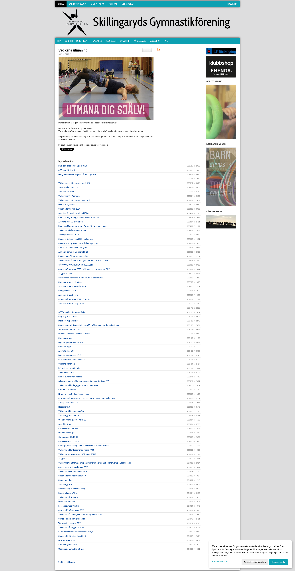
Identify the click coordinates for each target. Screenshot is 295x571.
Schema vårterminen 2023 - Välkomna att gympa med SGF (84, 269)
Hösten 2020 (64, 407)
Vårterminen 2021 (66, 372)
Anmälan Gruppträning (68, 295)
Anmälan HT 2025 (66, 191)
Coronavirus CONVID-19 (68, 441)
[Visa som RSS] (158, 50)
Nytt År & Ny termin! (66, 204)
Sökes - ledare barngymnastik (71, 519)
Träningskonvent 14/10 (68, 235)
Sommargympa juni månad (70, 282)
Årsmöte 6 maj (64, 424)
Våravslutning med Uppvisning (71, 489)
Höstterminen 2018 (66, 540)
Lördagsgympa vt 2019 (68, 506)
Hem (61, 4)
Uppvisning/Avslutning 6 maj (71, 549)
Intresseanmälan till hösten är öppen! (74, 334)
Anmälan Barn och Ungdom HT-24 (73, 213)
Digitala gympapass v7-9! (69, 355)
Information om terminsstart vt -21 (73, 359)
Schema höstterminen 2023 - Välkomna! (75, 239)
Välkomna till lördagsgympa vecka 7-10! (76, 450)
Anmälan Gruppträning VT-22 (71, 303)
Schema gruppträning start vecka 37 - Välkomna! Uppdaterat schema (88, 325)
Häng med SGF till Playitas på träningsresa (77, 174)
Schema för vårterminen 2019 (71, 510)
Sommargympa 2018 (67, 544)
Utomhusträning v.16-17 (68, 433)
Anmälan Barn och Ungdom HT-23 (73, 252)
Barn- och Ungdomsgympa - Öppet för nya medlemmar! (83, 226)
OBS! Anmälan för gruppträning (72, 312)
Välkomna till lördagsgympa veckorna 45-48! (78, 385)
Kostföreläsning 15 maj (68, 493)
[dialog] (250, 554)
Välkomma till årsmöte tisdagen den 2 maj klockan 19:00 (83, 260)
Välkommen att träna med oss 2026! (74, 183)
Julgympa (62, 458)
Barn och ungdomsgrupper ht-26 (72, 166)
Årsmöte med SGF (66, 351)
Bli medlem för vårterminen (70, 368)
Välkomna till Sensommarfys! (71, 411)
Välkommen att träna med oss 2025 (74, 200)
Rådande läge (64, 346)
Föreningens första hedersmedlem (73, 256)
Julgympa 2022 (65, 273)
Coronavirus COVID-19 (68, 428)
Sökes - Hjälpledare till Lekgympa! (73, 247)
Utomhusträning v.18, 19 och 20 (72, 420)
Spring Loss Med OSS (68, 402)
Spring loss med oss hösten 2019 (73, 467)
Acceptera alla (278, 562)
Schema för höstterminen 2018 (72, 536)
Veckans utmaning (72, 50)
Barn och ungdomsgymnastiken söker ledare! (78, 217)
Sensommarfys (65, 480)
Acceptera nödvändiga (255, 562)
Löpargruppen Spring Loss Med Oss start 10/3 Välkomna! (84, 445)
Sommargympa (65, 338)
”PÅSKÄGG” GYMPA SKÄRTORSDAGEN (75, 265)
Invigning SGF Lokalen (68, 316)
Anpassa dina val (220, 561)
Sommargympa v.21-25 (68, 415)
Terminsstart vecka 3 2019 (69, 523)
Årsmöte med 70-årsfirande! (70, 222)
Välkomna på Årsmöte (68, 497)
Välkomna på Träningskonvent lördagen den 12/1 (80, 514)
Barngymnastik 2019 (67, 290)
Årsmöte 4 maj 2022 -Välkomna (72, 286)
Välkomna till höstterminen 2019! (72, 471)
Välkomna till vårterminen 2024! (72, 230)
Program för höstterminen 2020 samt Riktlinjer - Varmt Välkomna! (86, 398)
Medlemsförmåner (66, 501)
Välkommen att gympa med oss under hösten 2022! (81, 278)
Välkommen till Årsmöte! (69, 196)
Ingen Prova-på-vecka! (68, 321)
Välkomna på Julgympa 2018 (71, 527)
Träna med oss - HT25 (68, 187)
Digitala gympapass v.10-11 (70, 342)
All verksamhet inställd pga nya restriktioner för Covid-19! (83, 381)
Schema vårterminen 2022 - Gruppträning (76, 299)
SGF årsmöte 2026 (66, 170)
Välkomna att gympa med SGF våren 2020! (77, 454)
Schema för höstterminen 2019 (72, 476)
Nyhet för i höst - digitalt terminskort (74, 394)
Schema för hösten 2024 (69, 209)
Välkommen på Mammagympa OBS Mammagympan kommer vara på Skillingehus (94, 463)
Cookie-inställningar (66, 562)
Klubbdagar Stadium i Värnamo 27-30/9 (75, 532)
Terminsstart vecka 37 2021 (70, 329)
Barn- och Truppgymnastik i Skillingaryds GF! (78, 243)
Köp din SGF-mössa (67, 390)
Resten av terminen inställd (70, 377)
